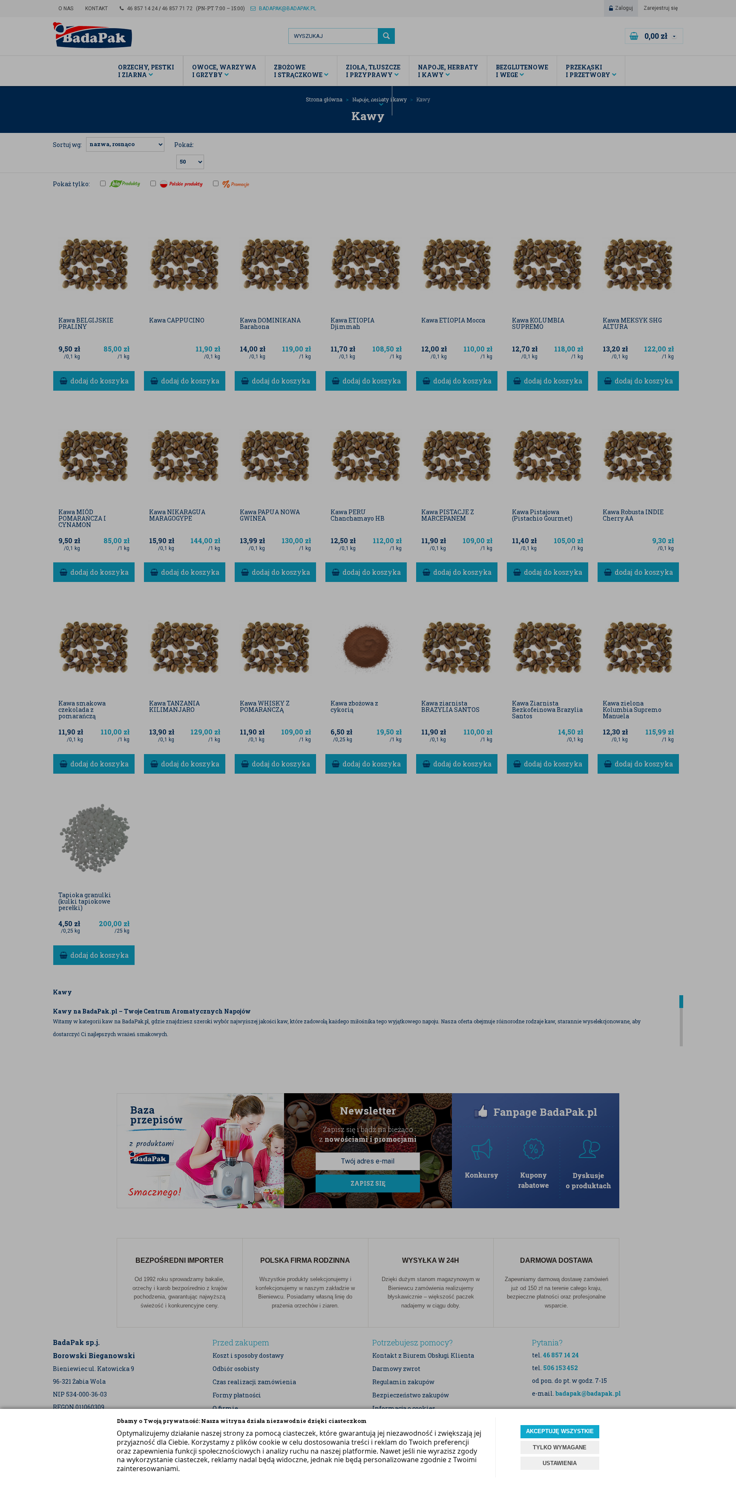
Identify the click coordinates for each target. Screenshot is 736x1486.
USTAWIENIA (560, 1463)
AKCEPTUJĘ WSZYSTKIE (560, 1431)
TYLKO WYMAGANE (559, 1447)
